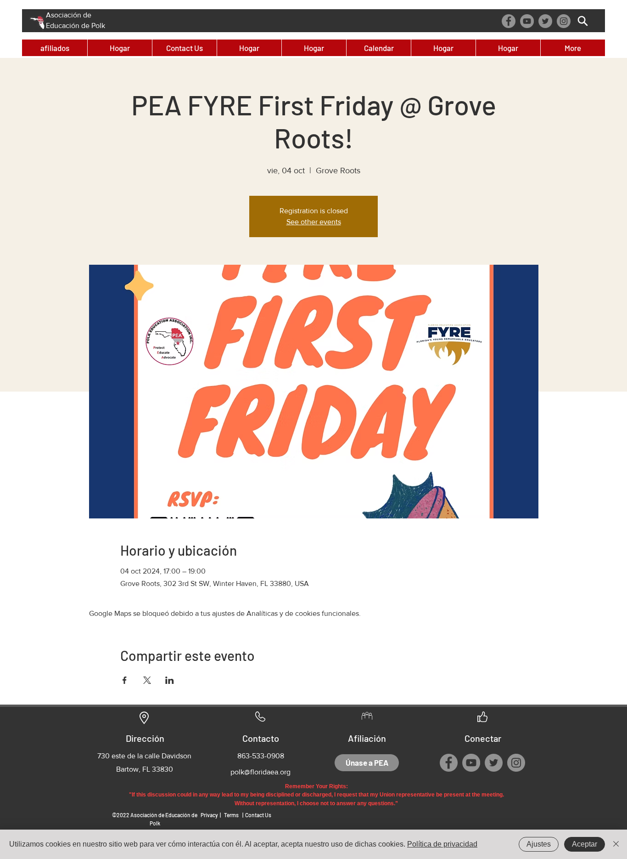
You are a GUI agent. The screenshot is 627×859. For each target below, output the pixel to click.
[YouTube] (527, 21)
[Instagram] (564, 21)
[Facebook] (508, 21)
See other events (313, 222)
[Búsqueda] (583, 21)
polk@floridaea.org (260, 772)
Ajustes (538, 844)
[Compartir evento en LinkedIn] (169, 680)
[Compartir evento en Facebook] (124, 680)
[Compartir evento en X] (147, 680)
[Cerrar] (615, 844)
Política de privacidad (442, 844)
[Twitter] (545, 21)
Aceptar (584, 844)
